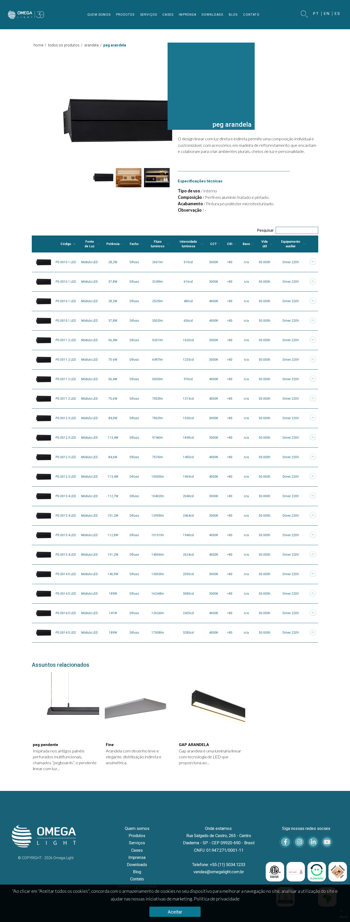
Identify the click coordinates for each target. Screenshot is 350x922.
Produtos (137, 835)
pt (316, 13)
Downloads (137, 864)
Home (38, 45)
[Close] (341, 52)
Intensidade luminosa (188, 244)
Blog (137, 871)
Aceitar (175, 912)
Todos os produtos (63, 45)
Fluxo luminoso (157, 244)
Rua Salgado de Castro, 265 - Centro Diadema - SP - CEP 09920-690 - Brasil (218, 839)
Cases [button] (167, 14)
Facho (134, 244)
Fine (110, 744)
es (338, 13)
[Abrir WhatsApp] (337, 909)
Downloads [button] (212, 14)
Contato (137, 879)
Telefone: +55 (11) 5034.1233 (218, 864)
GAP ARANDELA (194, 744)
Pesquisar (265, 230)
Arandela (91, 45)
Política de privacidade (217, 898)
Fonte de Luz (90, 244)
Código (65, 244)
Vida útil (264, 244)
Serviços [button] (148, 14)
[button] (304, 14)
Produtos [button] (125, 14)
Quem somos (137, 828)
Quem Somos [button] (99, 14)
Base (246, 244)
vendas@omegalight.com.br (218, 871)
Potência (112, 244)
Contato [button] (251, 14)
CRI (229, 244)
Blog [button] (233, 14)
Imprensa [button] (187, 14)
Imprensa (137, 857)
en (327, 13)
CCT (213, 244)
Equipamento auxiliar (290, 244)
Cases (137, 850)
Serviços (137, 842)
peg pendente (45, 744)
